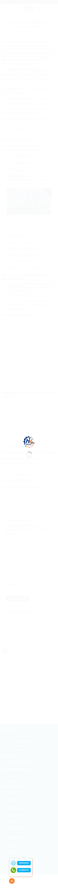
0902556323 (24, 863)
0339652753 (24, 870)
